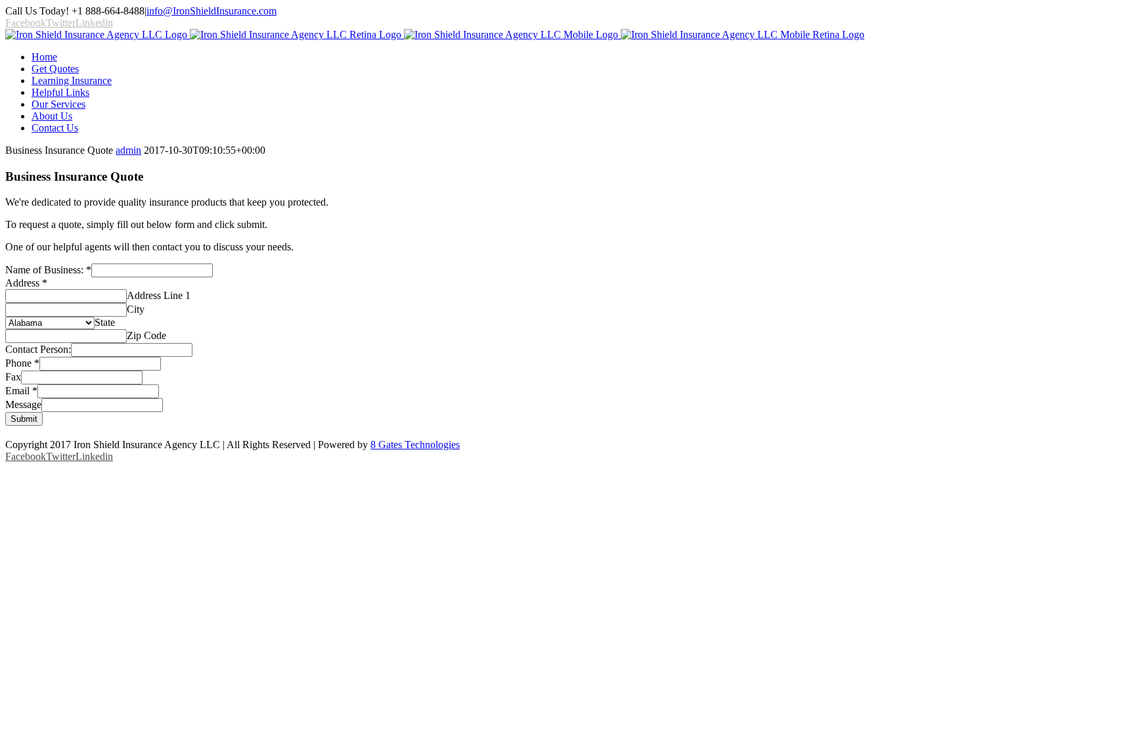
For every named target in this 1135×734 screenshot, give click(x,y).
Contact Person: (38, 349)
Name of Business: (48, 269)
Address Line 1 (158, 295)
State (105, 322)
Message (23, 404)
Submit (24, 419)
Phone (22, 363)
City (136, 309)
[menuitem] (581, 57)
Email (21, 390)
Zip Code (146, 335)
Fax (13, 376)
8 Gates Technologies (415, 444)
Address (26, 282)
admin (128, 150)
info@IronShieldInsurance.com (211, 10)
